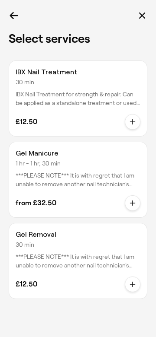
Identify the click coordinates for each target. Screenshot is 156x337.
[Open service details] (132, 122)
